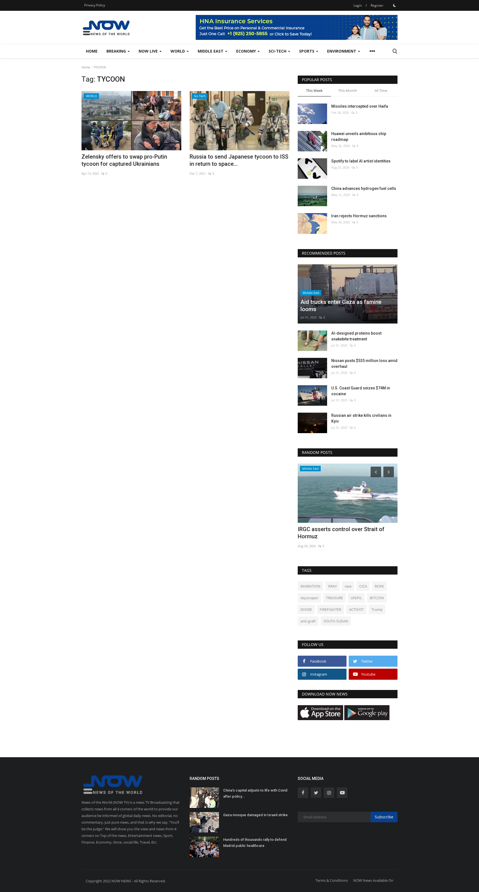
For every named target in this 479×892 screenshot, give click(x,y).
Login (357, 5)
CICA (363, 586)
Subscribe (384, 816)
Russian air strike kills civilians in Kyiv (361, 418)
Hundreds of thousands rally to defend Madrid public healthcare (255, 842)
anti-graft (308, 621)
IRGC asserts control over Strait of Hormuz (341, 533)
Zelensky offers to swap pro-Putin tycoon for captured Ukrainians (124, 160)
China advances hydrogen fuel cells (363, 188)
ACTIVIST (356, 609)
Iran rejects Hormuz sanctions (359, 216)
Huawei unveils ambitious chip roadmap (358, 136)
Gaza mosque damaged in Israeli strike (255, 815)
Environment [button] (342, 51)
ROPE (379, 586)
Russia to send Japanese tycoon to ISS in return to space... (239, 160)
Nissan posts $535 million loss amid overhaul (364, 363)
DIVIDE (306, 609)
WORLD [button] (178, 51)
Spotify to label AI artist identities (361, 161)
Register (377, 5)
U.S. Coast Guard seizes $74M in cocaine (360, 391)
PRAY (332, 586)
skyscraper (309, 597)
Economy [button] (246, 51)
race (348, 586)
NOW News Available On (373, 880)
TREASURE (334, 597)
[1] (394, 5)
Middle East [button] (211, 51)
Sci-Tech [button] (278, 51)
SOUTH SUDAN (335, 621)
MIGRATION (310, 586)
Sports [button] (307, 51)
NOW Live (149, 51)
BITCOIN (377, 597)
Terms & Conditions (331, 880)
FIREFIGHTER (330, 609)
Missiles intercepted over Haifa (359, 106)
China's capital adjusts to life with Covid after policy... (255, 793)
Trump (377, 609)
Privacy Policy (94, 5)
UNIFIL (356, 597)
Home (92, 51)
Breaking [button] (116, 51)
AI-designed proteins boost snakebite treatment (356, 336)
